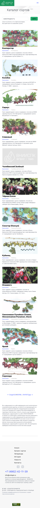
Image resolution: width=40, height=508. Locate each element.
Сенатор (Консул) (10, 226)
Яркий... (13, 349)
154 (24, 395)
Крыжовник (5, 50)
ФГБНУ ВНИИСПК (15, 488)
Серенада (7, 376)
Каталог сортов (20, 451)
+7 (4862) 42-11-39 (16, 471)
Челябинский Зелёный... (17, 169)
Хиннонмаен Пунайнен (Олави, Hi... (20, 319)
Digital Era (13, 490)
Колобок (6, 78)
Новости (17, 460)
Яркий (5, 346)
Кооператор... (15, 50)
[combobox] (15, 19)
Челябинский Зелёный (13, 166)
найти (34, 19)
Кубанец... (14, 257)
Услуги (16, 448)
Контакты (17, 463)
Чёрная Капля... (15, 198)
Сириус (5, 107)
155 (26, 395)
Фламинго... (14, 287)
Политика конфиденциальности (11, 492)
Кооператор (8, 48)
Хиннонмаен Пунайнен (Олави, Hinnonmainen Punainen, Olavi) (17, 315)
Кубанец (6, 255)
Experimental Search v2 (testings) (25, 490)
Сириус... (13, 109)
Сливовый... (14, 139)
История (17, 457)
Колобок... (14, 80)
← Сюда (10, 395)
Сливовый (7, 137)
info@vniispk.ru (10, 475)
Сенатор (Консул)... (16, 228)
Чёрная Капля (9, 196)
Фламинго (7, 285)
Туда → (30, 395)
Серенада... (14, 378)
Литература (18, 454)
